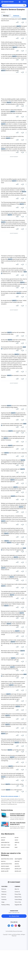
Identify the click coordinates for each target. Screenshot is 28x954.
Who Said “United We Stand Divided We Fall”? (17, 823)
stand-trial (17, 866)
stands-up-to (18, 871)
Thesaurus (3, 891)
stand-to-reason (5, 866)
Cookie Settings (18, 899)
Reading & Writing (5, 904)
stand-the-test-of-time (6, 864)
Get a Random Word (14, 916)
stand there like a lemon (7, 859)
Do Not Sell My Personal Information (14, 931)
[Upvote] (18, 22)
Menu (24, 1)
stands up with (4, 871)
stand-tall (17, 861)
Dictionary (3, 889)
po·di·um (3, 837)
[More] (26, 22)
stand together (18, 859)
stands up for (18, 868)
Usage (2, 902)
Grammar (3, 897)
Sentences (16, 15)
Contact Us (17, 891)
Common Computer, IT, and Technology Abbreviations (17, 814)
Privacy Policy (18, 894)
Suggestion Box (18, 904)
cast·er (16, 840)
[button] (19, 1)
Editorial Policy (18, 897)
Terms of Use (18, 902)
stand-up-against (5, 868)
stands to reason (5, 847)
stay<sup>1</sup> (5, 845)
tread (16, 847)
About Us (17, 889)
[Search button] (24, 5)
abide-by (17, 842)
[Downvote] (23, 22)
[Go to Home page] (7, 2)
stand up (3, 861)
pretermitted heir (5, 842)
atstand (3, 840)
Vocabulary (3, 899)
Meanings (6, 15)
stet (16, 845)
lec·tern (16, 837)
